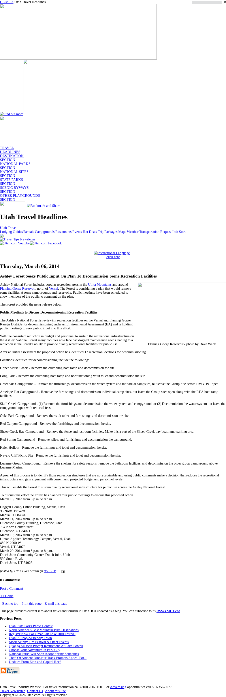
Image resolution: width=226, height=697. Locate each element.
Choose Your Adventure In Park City (34, 650)
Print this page (31, 603)
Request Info (169, 232)
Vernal (53, 288)
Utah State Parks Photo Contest (31, 626)
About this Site (55, 691)
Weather (132, 232)
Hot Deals (90, 232)
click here (113, 257)
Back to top (10, 603)
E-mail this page (56, 603)
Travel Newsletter (12, 691)
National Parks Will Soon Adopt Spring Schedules (44, 654)
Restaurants (63, 232)
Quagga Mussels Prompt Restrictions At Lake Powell (46, 646)
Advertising (118, 687)
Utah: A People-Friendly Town (30, 638)
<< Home (6, 596)
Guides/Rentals (23, 232)
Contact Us (35, 691)
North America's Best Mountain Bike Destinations (44, 630)
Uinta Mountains (99, 284)
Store (182, 232)
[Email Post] (62, 571)
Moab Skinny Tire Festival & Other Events (39, 642)
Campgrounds (45, 232)
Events (77, 232)
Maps (122, 232)
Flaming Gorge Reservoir (17, 288)
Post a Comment (11, 588)
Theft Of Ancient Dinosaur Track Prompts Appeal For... (48, 658)
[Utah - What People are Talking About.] (20, 145)
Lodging (6, 232)
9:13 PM (50, 571)
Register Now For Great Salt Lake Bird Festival (42, 634)
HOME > (6, 2)
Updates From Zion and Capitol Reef (35, 662)
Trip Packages (107, 232)
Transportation (149, 232)
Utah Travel (8, 228)
